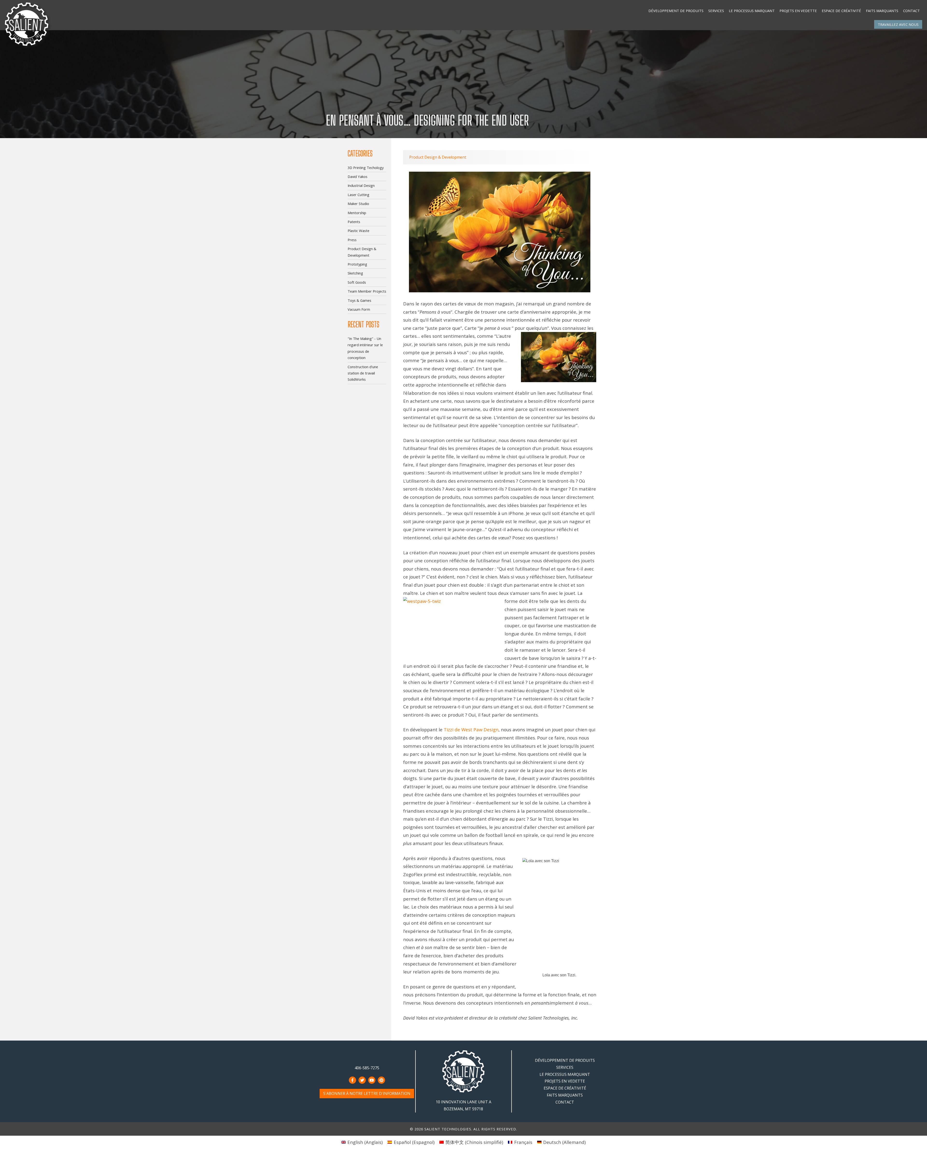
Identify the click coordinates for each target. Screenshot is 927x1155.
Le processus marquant (752, 10)
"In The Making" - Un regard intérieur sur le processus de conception (365, 348)
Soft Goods (357, 282)
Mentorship (357, 212)
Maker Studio (358, 203)
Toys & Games (359, 300)
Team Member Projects (367, 291)
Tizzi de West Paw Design (471, 729)
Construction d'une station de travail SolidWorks (363, 373)
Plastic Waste (358, 230)
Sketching (355, 273)
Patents (354, 221)
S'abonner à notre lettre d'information (366, 1093)
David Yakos (357, 176)
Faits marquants (882, 10)
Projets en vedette (798, 10)
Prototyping (357, 264)
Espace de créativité (841, 10)
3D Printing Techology (366, 167)
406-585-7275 (367, 1067)
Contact (911, 10)
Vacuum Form (359, 309)
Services (716, 10)
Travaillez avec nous (898, 24)
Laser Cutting (358, 194)
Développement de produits (675, 10)
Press (352, 239)
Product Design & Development (437, 157)
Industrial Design (361, 185)
